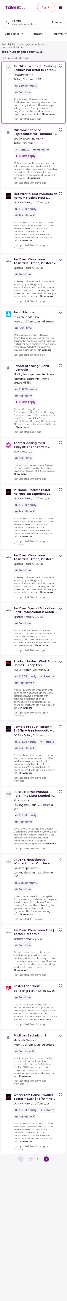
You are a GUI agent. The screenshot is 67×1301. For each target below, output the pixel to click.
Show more (48, 114)
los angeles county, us (31, 44)
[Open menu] (60, 7)
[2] (46, 1159)
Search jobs (8, 44)
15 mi (55, 22)
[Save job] (60, 66)
